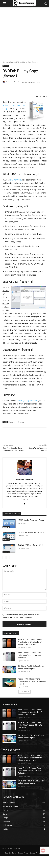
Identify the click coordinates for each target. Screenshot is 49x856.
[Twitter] (18, 88)
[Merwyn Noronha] (4, 82)
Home (5, 62)
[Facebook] (12, 88)
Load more (23, 692)
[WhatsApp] (30, 88)
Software (11, 62)
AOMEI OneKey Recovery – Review (31, 520)
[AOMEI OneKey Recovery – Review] (9, 523)
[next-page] (8, 557)
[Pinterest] (24, 88)
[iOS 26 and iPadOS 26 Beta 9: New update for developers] (9, 669)
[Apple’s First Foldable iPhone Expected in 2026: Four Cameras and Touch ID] (9, 682)
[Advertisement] (24, 32)
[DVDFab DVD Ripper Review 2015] (9, 536)
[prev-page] (4, 557)
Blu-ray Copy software (27, 400)
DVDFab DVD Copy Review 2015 (30, 545)
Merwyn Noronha (14, 82)
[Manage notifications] (43, 850)
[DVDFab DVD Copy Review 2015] (9, 548)
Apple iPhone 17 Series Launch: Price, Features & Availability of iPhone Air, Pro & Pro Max (30, 641)
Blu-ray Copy (16, 180)
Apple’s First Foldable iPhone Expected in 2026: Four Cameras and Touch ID (32, 681)
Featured (12, 422)
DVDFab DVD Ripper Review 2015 (31, 533)
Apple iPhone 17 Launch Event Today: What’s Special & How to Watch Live (30, 655)
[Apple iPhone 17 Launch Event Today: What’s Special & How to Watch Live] (9, 656)
